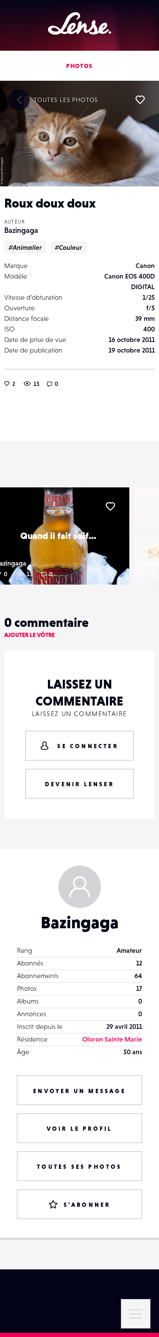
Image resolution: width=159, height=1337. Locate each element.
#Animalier (25, 247)
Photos (79, 66)
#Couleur (68, 247)
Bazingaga (21, 230)
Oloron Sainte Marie (112, 1039)
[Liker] (140, 100)
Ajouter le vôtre (29, 635)
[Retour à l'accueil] (79, 23)
